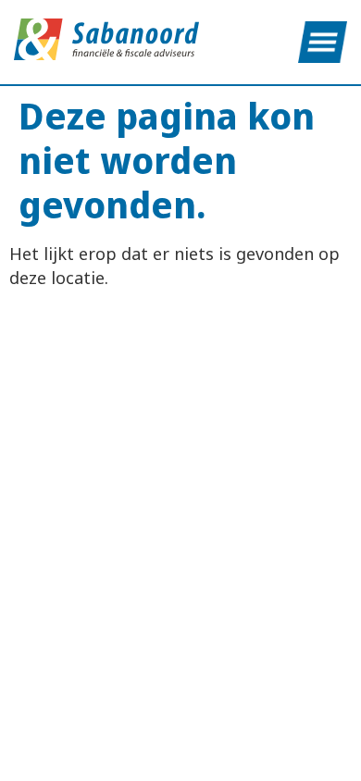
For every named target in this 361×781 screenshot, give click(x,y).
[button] (322, 42)
